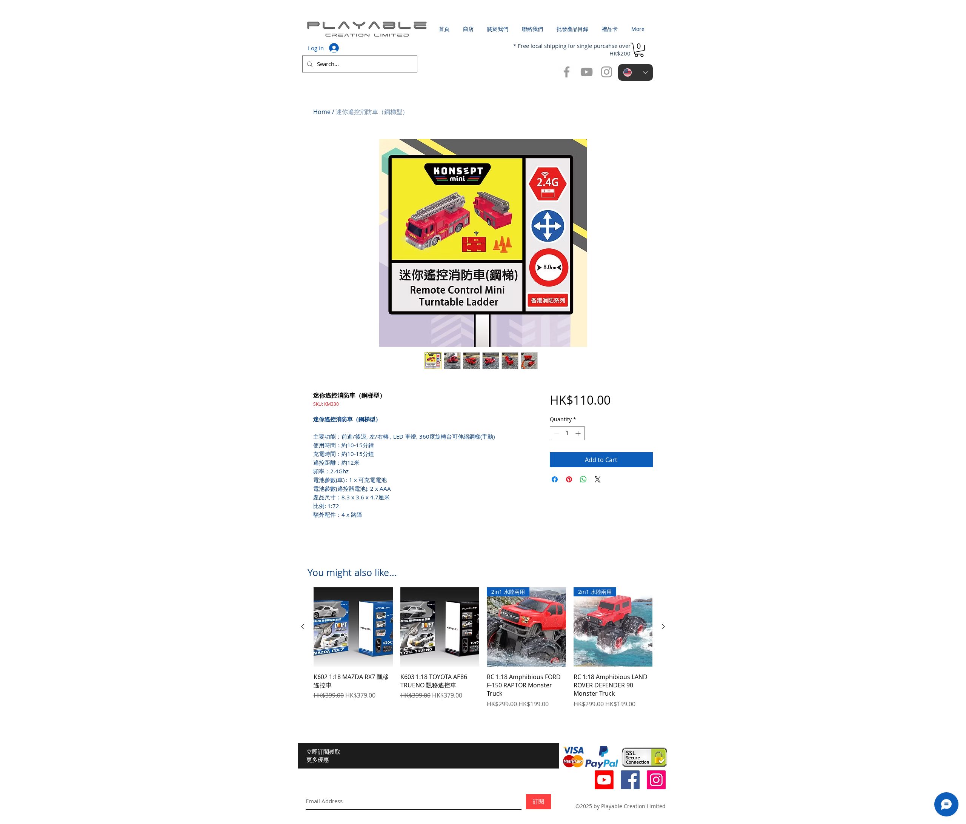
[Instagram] (656, 779)
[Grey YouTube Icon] (586, 72)
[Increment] (578, 433)
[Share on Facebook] (554, 479)
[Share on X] (597, 479)
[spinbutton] (567, 433)
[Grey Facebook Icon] (566, 72)
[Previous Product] (302, 626)
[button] (639, 50)
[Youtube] (604, 779)
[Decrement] (555, 433)
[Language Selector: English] (635, 72)
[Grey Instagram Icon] (606, 72)
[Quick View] (353, 627)
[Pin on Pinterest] (569, 479)
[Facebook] (630, 779)
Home (322, 112)
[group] (483, 648)
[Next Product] (663, 626)
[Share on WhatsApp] (583, 479)
